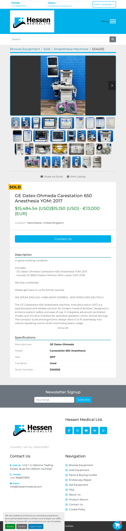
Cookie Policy (77, 509)
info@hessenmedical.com (60, 6)
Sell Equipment (78, 484)
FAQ (71, 489)
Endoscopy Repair (80, 479)
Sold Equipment (79, 470)
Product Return (78, 499)
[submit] (113, 39)
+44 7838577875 (19, 6)
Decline (22, 526)
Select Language (103, 4)
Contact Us (63, 239)
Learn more (36, 526)
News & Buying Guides (83, 475)
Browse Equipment (81, 465)
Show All (63, 327)
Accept (10, 526)
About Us (75, 494)
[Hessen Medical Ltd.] (33, 428)
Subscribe (83, 399)
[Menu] (113, 21)
